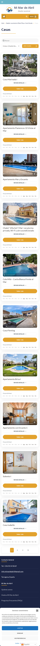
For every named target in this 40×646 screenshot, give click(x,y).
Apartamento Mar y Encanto (15, 179)
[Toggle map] (34, 74)
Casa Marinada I (10, 79)
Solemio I (7, 476)
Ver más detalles (19, 83)
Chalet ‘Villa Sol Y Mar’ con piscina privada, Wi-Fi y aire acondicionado (18, 229)
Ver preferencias (20, 638)
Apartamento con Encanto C (15, 428)
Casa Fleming (9, 330)
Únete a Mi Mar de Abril (10, 595)
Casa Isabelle (9, 525)
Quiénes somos (6, 590)
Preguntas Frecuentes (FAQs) (11, 600)
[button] (37, 610)
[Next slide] (33, 65)
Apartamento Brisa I (12, 379)
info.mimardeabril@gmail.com (12, 571)
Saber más (20, 89)
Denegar (20, 633)
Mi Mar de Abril (24, 7)
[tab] (3, 74)
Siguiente (28, 550)
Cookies (17, 643)
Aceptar (20, 628)
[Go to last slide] (6, 65)
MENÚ (32, 16)
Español (26, 644)
